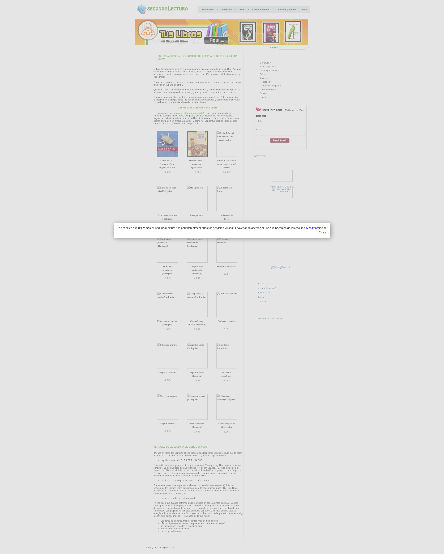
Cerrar (323, 232)
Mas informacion (316, 227)
